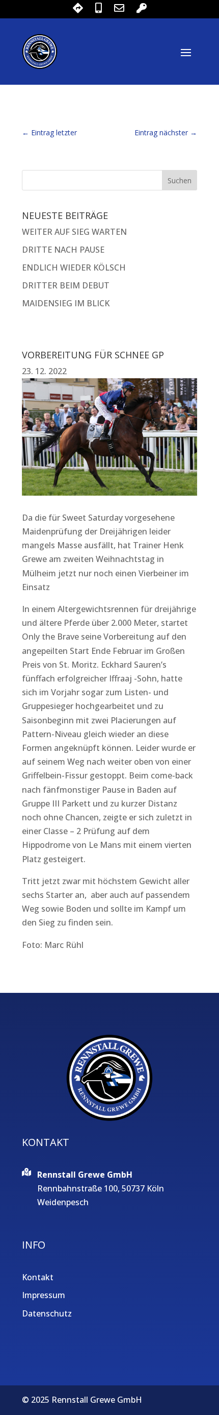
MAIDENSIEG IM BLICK (66, 303)
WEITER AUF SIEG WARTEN (74, 231)
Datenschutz (47, 1313)
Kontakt (37, 1277)
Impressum (43, 1295)
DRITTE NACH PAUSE (63, 249)
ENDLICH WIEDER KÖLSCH (74, 267)
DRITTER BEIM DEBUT (66, 285)
